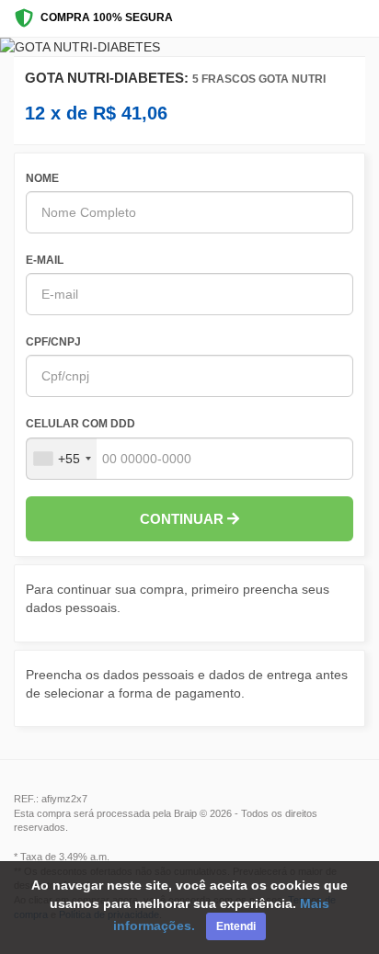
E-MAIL (44, 260)
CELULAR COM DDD (80, 423)
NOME (42, 178)
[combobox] (62, 458)
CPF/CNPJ (53, 341)
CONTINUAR (183, 519)
